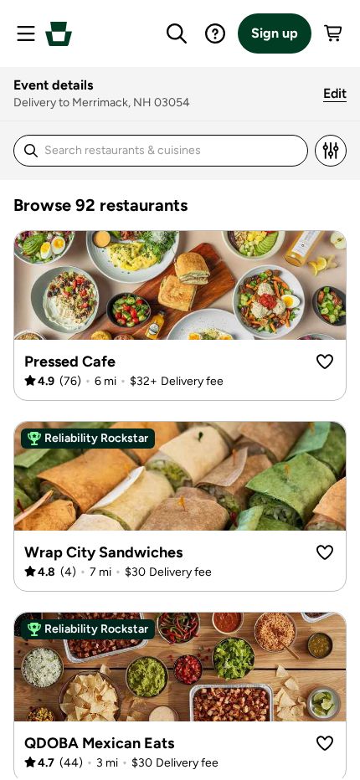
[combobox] (142, 150)
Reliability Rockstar (96, 438)
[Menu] (26, 33)
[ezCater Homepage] (58, 34)
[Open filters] (331, 151)
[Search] (177, 33)
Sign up (274, 33)
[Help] (215, 33)
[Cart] (334, 33)
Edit (335, 93)
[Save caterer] (325, 361)
